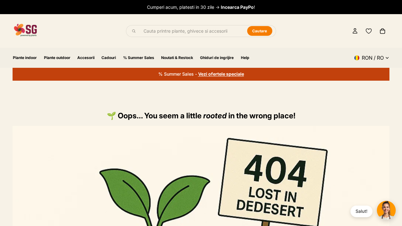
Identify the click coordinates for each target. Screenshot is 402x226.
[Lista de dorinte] (369, 31)
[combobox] (192, 31)
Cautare (259, 31)
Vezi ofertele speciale (221, 74)
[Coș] (382, 31)
